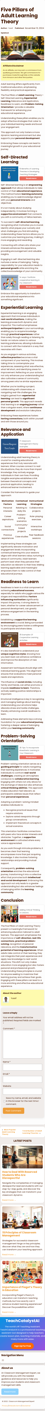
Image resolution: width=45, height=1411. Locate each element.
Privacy (5, 1406)
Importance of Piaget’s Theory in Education (22, 1289)
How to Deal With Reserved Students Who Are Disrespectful (19, 1175)
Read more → (9, 1200)
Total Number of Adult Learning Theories (32, 1132)
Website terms (15, 1406)
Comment (9, 1028)
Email (6, 1074)
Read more (10, 1391)
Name (6, 1061)
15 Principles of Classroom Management (19, 1234)
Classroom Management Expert (21, 1401)
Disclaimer (26, 1406)
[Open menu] (2, 1360)
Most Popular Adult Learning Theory (9, 1132)
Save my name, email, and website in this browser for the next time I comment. (23, 1101)
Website (7, 1086)
